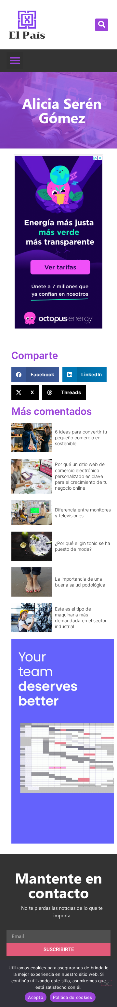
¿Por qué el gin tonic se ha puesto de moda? (82, 546)
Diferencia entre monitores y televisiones (83, 512)
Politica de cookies (72, 997)
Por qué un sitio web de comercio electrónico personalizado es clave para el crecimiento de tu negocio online (81, 476)
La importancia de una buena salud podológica (80, 581)
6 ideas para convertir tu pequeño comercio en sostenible (81, 437)
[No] (106, 983)
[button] (101, 25)
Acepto (35, 997)
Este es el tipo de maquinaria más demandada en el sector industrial (81, 617)
